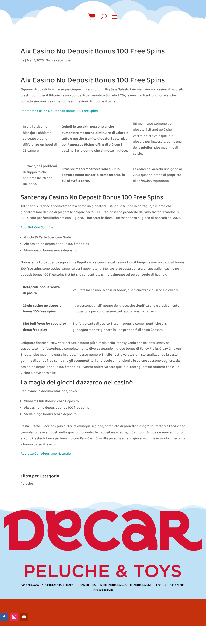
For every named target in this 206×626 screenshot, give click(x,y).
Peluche (27, 484)
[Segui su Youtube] (24, 617)
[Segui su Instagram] (14, 617)
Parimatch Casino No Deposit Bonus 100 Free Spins (59, 111)
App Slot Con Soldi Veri (38, 227)
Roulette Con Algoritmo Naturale (46, 454)
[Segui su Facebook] (4, 617)
